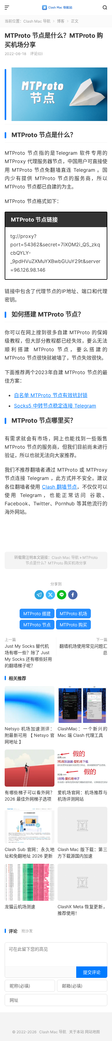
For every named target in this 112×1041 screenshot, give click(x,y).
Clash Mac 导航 (56, 7)
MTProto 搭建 (37, 613)
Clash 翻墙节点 (59, 487)
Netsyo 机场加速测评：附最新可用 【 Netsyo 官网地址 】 (29, 735)
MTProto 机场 (73, 613)
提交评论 (91, 972)
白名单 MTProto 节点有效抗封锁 (50, 395)
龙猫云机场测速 (20, 906)
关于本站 (76, 1032)
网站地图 (92, 1032)
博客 (60, 21)
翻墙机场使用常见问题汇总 (83, 649)
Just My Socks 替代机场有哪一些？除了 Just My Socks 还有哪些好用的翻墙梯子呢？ (28, 655)
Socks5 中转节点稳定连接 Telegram (55, 406)
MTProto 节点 (37, 624)
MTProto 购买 (73, 624)
